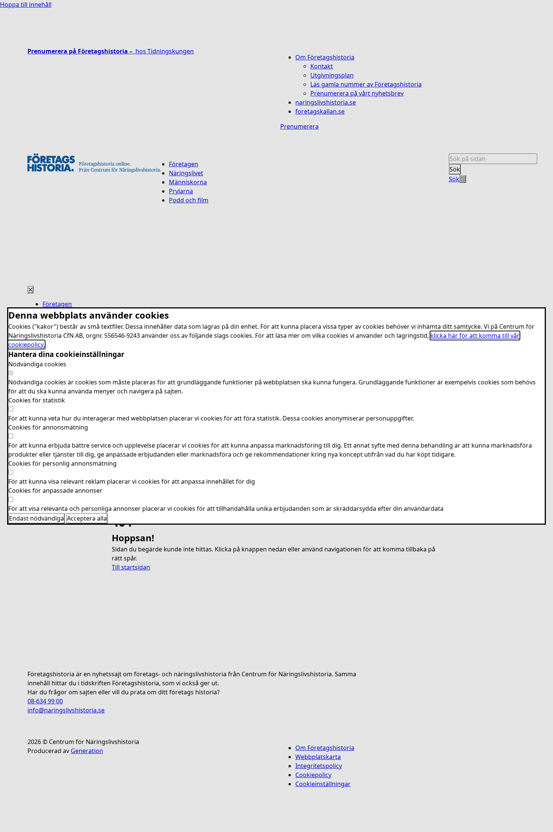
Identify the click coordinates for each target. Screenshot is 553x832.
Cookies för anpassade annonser (55, 490)
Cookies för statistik (36, 400)
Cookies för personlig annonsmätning (62, 463)
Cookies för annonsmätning (48, 427)
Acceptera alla (87, 518)
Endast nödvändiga (36, 518)
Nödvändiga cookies (37, 364)
